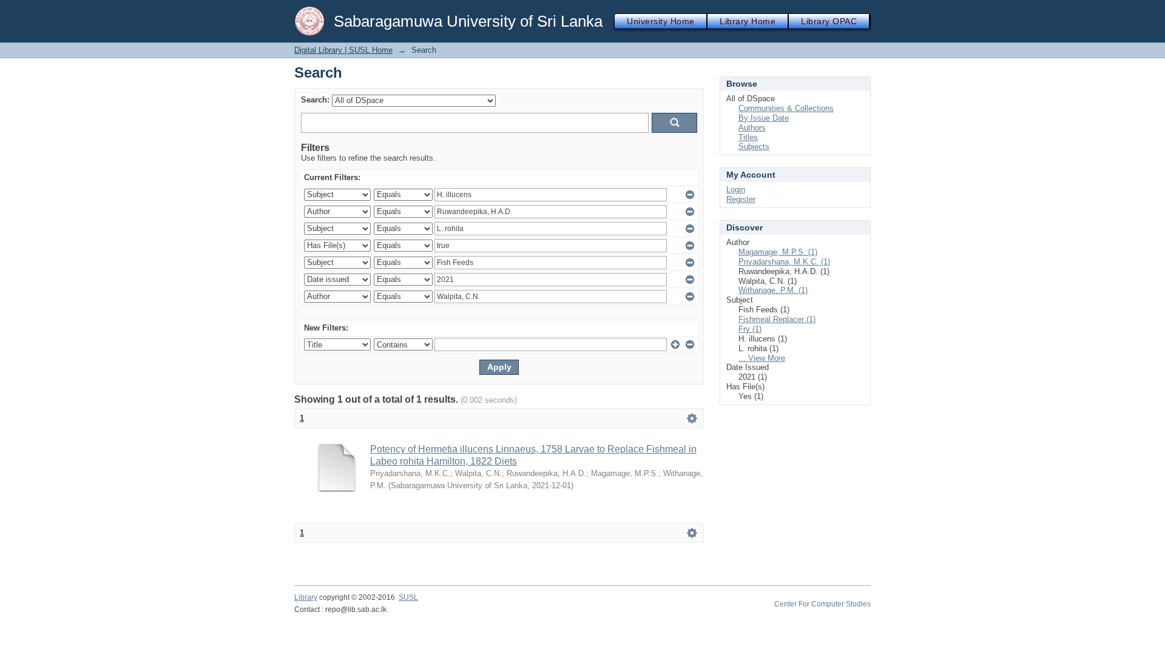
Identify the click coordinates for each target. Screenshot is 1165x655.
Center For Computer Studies (822, 604)
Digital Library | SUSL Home (343, 50)
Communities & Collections (786, 108)
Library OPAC (829, 21)
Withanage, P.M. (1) (773, 290)
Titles (748, 137)
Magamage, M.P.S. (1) (777, 252)
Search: (315, 99)
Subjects (753, 146)
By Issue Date (763, 118)
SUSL (408, 597)
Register (740, 199)
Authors (752, 127)
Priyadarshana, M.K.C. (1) (784, 261)
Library (305, 597)
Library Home (747, 21)
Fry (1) (749, 329)
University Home (660, 21)
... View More (761, 358)
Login (735, 189)
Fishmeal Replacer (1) (777, 319)
